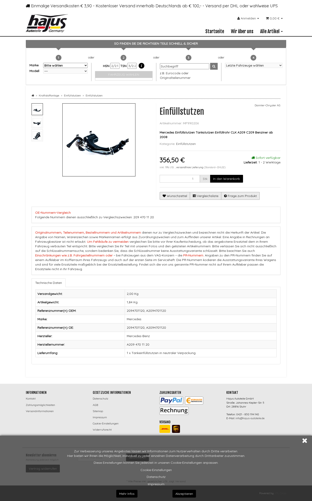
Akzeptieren (184, 494)
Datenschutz (156, 477)
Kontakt (31, 398)
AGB (95, 405)
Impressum (156, 484)
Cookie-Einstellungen (156, 470)
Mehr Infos (127, 494)
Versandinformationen (40, 411)
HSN (106, 66)
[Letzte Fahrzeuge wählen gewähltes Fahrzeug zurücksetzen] (254, 65)
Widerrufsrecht (102, 429)
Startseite (214, 31)
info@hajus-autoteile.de (249, 418)
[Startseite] (33, 95)
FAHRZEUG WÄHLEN (123, 74)
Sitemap (98, 411)
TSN (123, 66)
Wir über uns (242, 31)
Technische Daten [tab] (48, 283)
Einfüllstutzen (186, 144)
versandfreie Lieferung (189, 167)
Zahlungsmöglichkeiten (40, 405)
